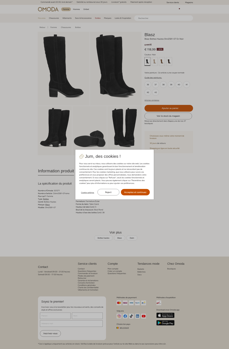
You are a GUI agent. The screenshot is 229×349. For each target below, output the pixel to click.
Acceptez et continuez (135, 192)
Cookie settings (87, 192)
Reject (108, 192)
